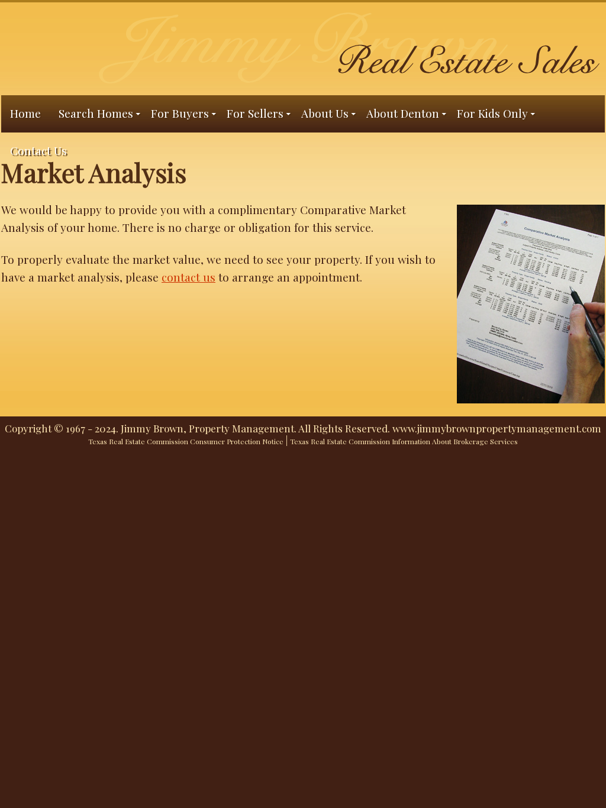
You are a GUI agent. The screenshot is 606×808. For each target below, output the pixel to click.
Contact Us (38, 150)
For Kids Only (492, 113)
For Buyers (180, 113)
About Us (325, 113)
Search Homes (96, 113)
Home (25, 113)
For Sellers (255, 113)
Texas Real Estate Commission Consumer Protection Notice (185, 441)
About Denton (402, 113)
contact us (188, 277)
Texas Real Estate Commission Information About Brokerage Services (404, 441)
